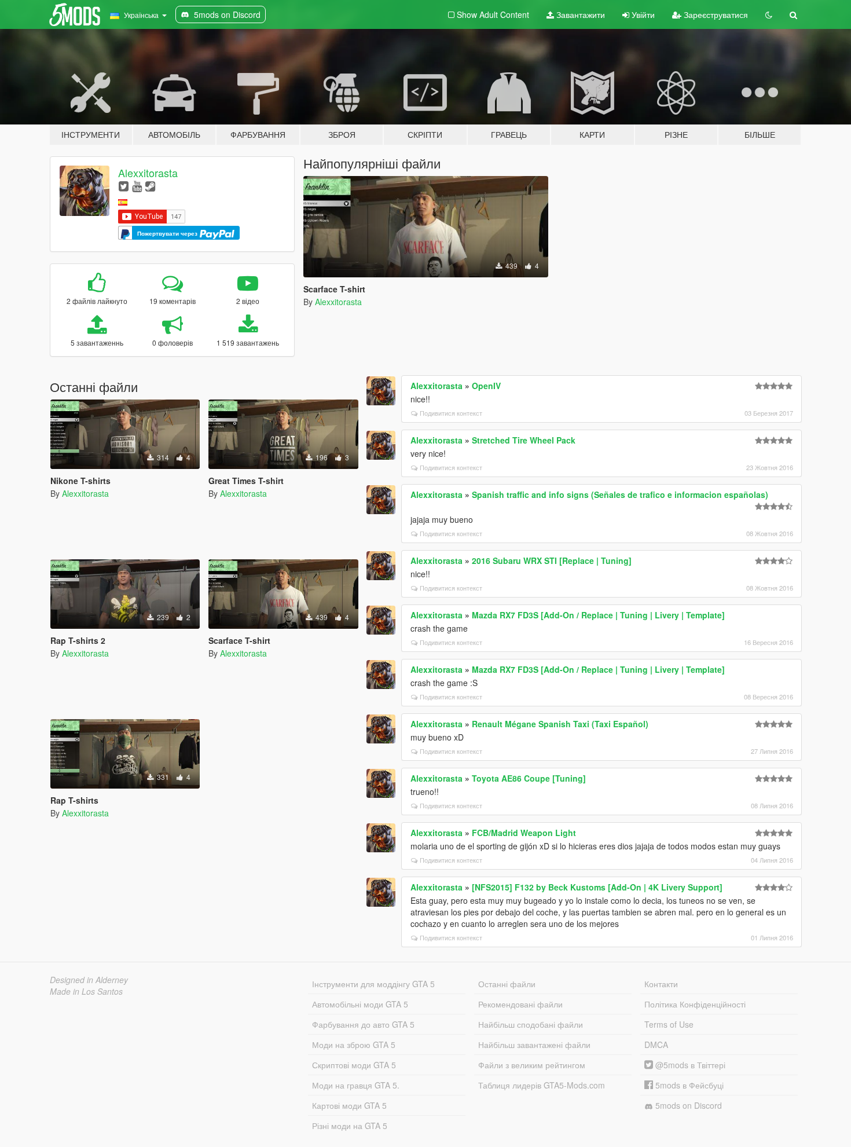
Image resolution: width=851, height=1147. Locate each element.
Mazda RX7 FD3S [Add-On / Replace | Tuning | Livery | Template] (598, 615)
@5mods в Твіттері (689, 1065)
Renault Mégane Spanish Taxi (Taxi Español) (560, 724)
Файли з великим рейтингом (531, 1065)
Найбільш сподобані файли (530, 1024)
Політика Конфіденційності (695, 1004)
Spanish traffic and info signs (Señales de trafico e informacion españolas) (620, 494)
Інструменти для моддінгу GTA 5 (373, 984)
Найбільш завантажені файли (534, 1044)
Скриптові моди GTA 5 (354, 1065)
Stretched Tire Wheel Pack (523, 440)
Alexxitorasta (148, 172)
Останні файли (506, 984)
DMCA (656, 1044)
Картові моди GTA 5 (349, 1105)
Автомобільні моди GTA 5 (360, 1004)
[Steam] (150, 185)
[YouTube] (136, 185)
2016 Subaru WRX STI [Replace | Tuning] (552, 560)
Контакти (661, 984)
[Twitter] (123, 185)
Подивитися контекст (451, 412)
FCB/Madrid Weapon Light (524, 832)
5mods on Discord (687, 1105)
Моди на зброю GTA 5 (353, 1044)
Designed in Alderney (89, 979)
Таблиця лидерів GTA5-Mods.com (541, 1085)
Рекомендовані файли (520, 1004)
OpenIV (486, 385)
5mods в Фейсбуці (688, 1085)
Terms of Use (669, 1024)
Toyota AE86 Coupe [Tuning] (529, 778)
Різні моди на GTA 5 (349, 1125)
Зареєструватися (714, 14)
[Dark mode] (769, 14)
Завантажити (579, 14)
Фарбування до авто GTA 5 (363, 1024)
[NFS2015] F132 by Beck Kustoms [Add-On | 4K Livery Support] (597, 887)
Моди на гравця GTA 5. (355, 1085)
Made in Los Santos (86, 991)
